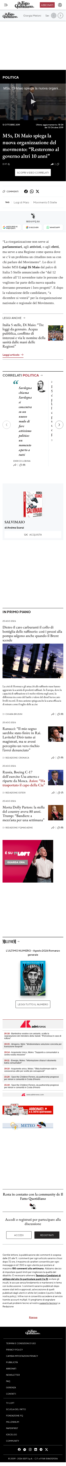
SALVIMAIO (15, 522)
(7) (62, 792)
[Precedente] (7, 425)
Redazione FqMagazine (18, 827)
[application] (33, 102)
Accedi (19, 1235)
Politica (11, 77)
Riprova (33, 1317)
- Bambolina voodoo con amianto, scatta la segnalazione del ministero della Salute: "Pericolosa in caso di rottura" (32, 1036)
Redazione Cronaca (16, 757)
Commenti (13, 191)
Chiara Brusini (12, 714)
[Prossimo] (59, 425)
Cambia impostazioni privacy (22, 1356)
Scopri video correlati (33, 172)
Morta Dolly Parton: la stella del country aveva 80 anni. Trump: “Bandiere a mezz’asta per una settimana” (24, 814)
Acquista (33, 534)
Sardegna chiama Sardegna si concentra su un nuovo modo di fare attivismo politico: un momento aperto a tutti (25, 421)
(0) (24, 465)
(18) (61, 164)
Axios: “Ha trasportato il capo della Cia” (24, 782)
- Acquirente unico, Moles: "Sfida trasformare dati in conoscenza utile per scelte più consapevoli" (30, 1069)
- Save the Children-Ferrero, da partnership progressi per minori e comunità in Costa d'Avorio (31, 1078)
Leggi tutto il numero (33, 1004)
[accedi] (60, 5)
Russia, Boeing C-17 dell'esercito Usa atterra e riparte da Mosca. (21, 776)
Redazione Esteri (14, 792)
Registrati (47, 1235)
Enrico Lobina (21, 461)
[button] (33, 101)
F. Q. (6, 164)
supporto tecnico (48, 1302)
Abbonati (47, 4)
